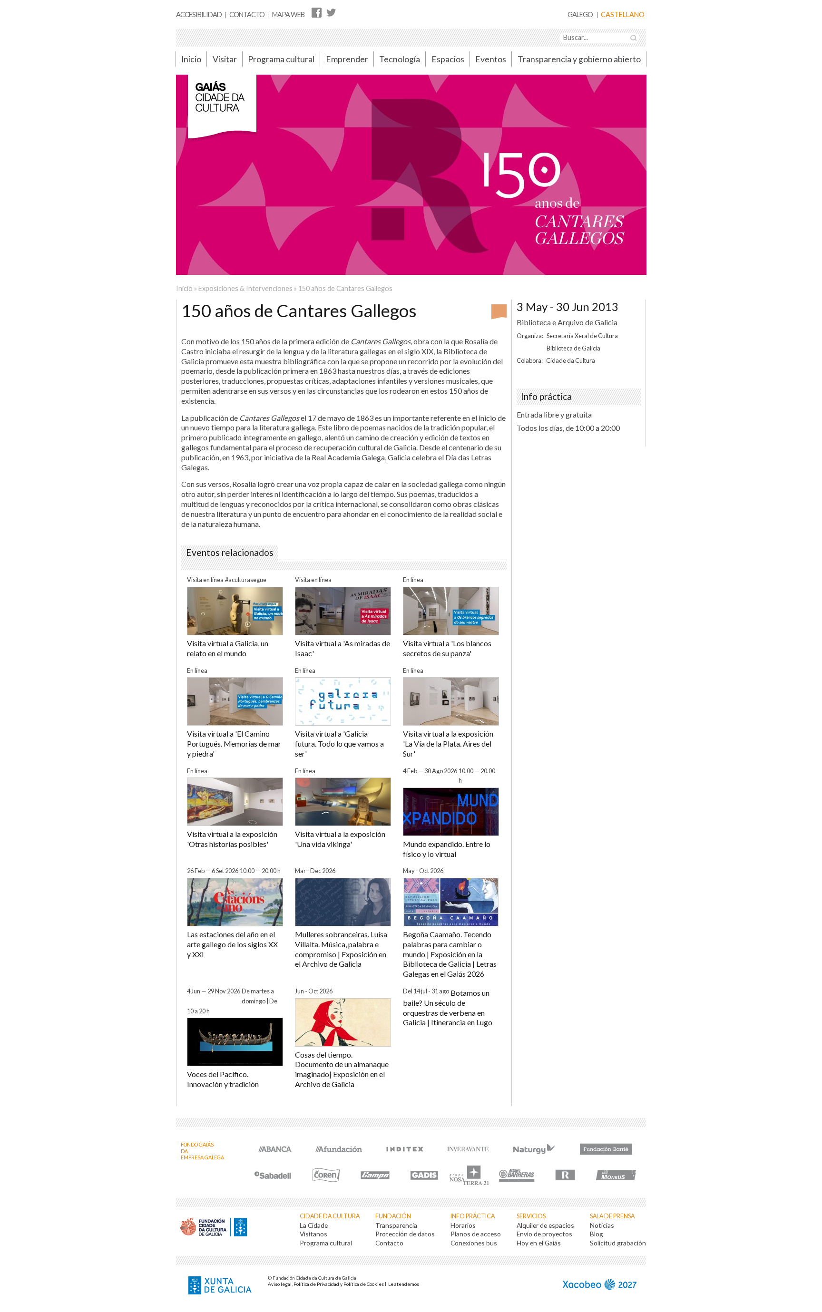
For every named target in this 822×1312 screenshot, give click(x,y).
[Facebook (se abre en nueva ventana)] (317, 12)
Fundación (393, 1216)
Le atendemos (403, 1284)
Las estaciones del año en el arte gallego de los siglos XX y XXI (232, 944)
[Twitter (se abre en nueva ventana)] (331, 12)
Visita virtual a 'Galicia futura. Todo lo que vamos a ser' (339, 743)
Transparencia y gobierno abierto (579, 59)
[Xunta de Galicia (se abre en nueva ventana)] (221, 1286)
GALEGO (580, 15)
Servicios (531, 1216)
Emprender (347, 59)
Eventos (490, 59)
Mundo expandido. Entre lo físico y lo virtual (446, 848)
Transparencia (396, 1225)
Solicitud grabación (618, 1243)
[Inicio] (222, 111)
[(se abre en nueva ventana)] (275, 1147)
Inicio (191, 59)
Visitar (225, 59)
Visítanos (313, 1234)
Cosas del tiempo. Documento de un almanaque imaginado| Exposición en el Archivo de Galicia (342, 1069)
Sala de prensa (612, 1216)
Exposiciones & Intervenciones (245, 288)
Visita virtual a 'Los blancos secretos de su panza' (447, 648)
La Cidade (314, 1225)
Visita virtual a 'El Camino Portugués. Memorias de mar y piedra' (234, 743)
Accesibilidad (199, 14)
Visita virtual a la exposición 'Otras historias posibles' (232, 838)
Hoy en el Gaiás (539, 1243)
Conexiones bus (473, 1243)
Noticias (602, 1225)
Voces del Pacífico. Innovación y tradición (223, 1078)
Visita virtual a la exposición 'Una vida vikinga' (340, 838)
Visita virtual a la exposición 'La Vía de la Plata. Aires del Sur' (448, 743)
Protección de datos (405, 1234)
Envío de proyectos (544, 1234)
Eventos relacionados (230, 552)
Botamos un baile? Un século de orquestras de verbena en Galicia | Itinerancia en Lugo (447, 1007)
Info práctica (472, 1216)
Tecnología (399, 59)
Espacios (447, 59)
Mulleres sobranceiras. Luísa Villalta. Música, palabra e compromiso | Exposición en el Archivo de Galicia (341, 949)
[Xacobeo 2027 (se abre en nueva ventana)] (599, 1285)
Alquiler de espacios (545, 1225)
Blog (596, 1234)
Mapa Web (288, 14)
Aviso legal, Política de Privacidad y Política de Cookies (326, 1284)
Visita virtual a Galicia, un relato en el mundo (227, 648)
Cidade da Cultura (330, 1216)
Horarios (463, 1225)
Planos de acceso (475, 1234)
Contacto (246, 14)
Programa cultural (281, 59)
